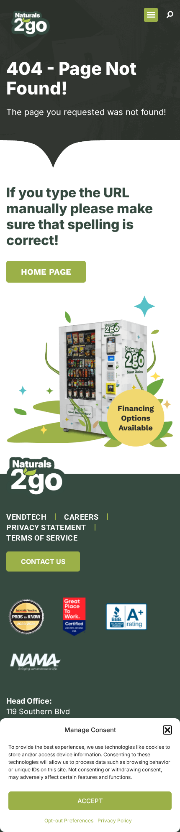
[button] (167, 730)
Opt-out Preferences (68, 820)
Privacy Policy (115, 820)
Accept (90, 801)
